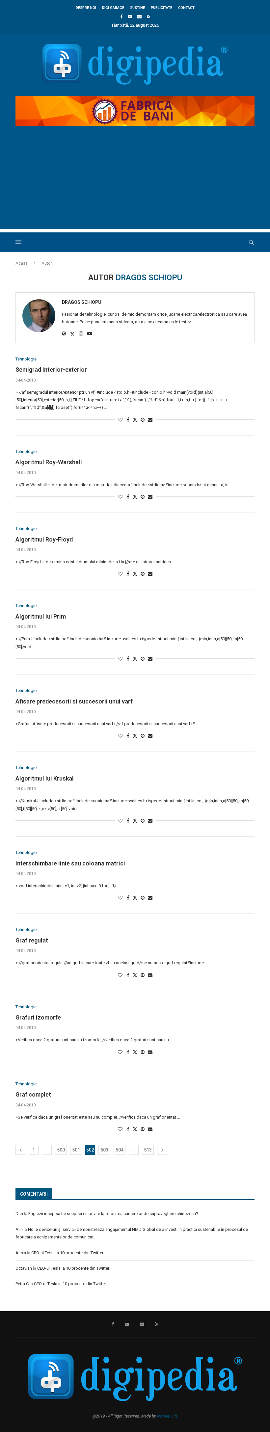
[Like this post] (120, 419)
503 (104, 1150)
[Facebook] (121, 16)
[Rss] (148, 16)
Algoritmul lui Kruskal (44, 778)
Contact (186, 8)
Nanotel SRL (167, 1416)
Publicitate (161, 8)
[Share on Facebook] (128, 419)
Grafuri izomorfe (38, 1017)
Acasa (21, 263)
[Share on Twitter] (135, 419)
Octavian (23, 1268)
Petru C (22, 1283)
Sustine (137, 8)
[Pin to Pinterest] (143, 419)
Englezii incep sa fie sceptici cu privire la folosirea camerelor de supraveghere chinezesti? (113, 1213)
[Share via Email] (150, 419)
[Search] (251, 242)
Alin (19, 1229)
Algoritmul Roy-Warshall (48, 462)
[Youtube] (130, 16)
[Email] (139, 16)
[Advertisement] (135, 183)
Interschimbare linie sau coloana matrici (70, 863)
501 (76, 1150)
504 (119, 1150)
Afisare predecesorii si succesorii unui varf (74, 701)
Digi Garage (113, 8)
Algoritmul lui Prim (40, 616)
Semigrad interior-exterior (51, 369)
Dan (19, 1213)
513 (148, 1150)
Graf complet (33, 1094)
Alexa (20, 1252)
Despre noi (86, 8)
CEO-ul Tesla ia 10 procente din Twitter (67, 1252)
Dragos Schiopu (81, 302)
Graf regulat (31, 940)
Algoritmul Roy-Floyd (44, 539)
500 (61, 1150)
